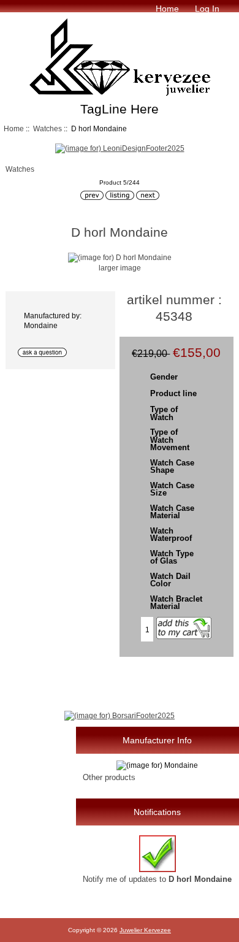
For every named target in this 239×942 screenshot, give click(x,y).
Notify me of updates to (157, 879)
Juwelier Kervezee (145, 930)
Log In (207, 8)
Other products (109, 777)
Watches (47, 128)
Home (167, 8)
